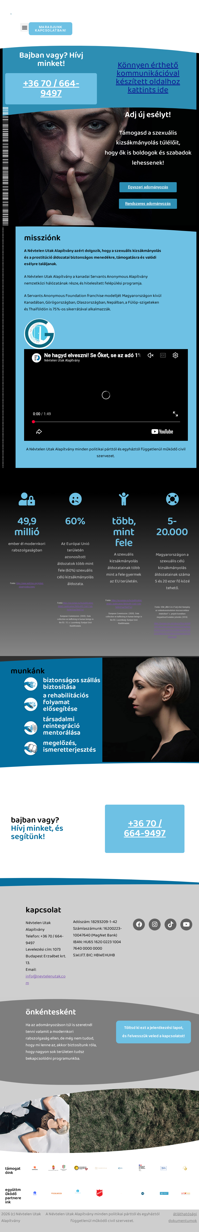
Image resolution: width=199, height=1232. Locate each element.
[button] (24, 27)
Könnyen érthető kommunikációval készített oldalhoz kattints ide (148, 78)
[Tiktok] (170, 924)
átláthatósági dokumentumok (182, 1217)
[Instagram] (155, 924)
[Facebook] (139, 924)
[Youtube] (186, 924)
